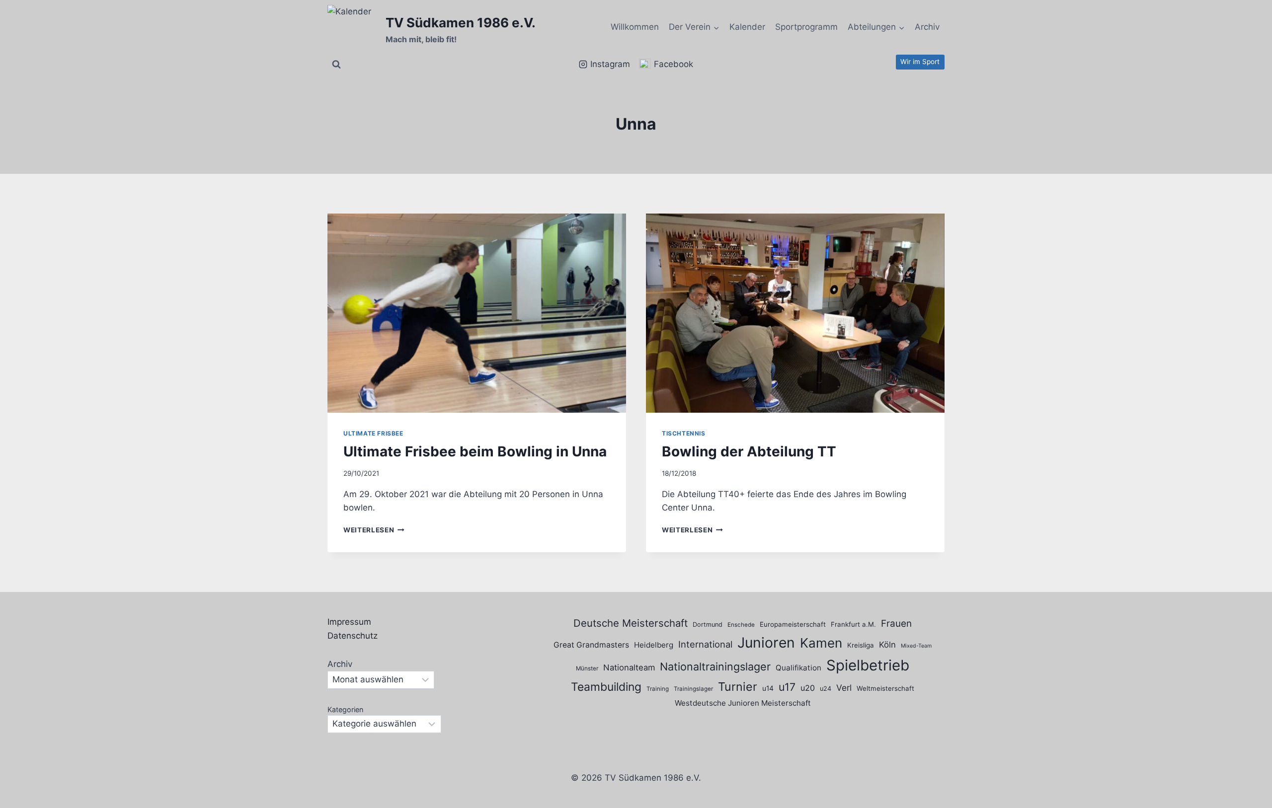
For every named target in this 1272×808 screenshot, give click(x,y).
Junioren (766, 642)
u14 (768, 688)
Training (657, 688)
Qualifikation (798, 667)
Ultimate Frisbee (373, 433)
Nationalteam (629, 667)
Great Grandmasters (591, 645)
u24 (825, 688)
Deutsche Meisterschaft (630, 623)
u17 (787, 686)
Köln (887, 645)
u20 (807, 688)
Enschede (741, 624)
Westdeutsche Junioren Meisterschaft (743, 703)
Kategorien (345, 709)
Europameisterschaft (793, 624)
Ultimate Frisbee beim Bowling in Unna (475, 451)
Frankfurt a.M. (853, 624)
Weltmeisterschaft (885, 688)
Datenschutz (352, 636)
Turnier (737, 686)
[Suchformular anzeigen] (336, 64)
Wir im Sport (920, 62)
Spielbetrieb (867, 665)
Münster (587, 668)
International (705, 644)
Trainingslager (693, 688)
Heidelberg (653, 645)
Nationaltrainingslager (715, 666)
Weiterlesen (373, 530)
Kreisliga (860, 645)
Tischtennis (684, 433)
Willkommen (635, 27)
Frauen (896, 623)
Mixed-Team (916, 646)
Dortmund (707, 624)
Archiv (927, 27)
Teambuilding (606, 687)
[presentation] (476, 313)
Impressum (349, 622)
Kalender (747, 27)
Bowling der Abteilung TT (749, 451)
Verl (844, 687)
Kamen (821, 643)
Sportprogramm (806, 27)
